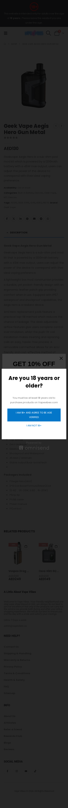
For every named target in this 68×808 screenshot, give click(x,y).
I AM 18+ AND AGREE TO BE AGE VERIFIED (34, 415)
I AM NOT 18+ (34, 425)
